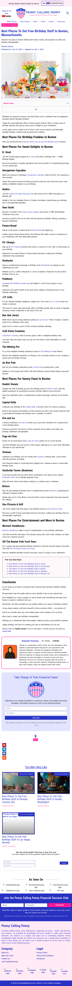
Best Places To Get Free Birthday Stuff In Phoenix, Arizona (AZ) (15, 799)
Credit (43, 21)
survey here (6, 631)
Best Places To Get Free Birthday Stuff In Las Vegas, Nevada (16, 839)
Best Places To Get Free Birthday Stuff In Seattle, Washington (49, 799)
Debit (35, 21)
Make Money (12, 21)
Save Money (25, 21)
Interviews (61, 21)
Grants (51, 21)
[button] (68, 103)
